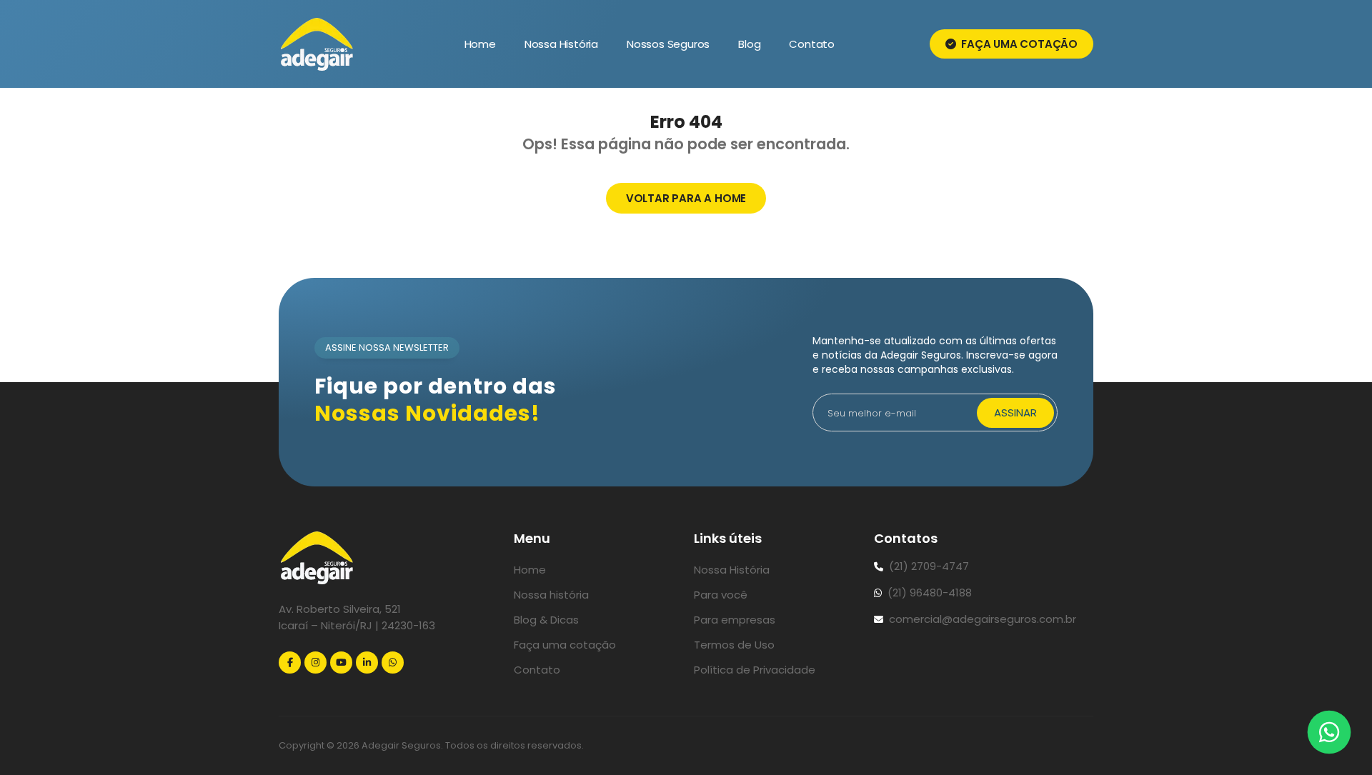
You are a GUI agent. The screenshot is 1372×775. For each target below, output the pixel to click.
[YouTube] (341, 662)
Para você (720, 594)
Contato (812, 43)
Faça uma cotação (1018, 43)
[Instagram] (315, 662)
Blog (749, 43)
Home (480, 43)
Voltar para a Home (686, 198)
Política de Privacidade (754, 669)
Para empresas (734, 619)
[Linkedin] (367, 662)
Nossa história (551, 594)
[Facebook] (290, 662)
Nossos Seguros (668, 43)
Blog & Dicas (546, 619)
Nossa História (561, 43)
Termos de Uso (734, 644)
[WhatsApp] (393, 662)
